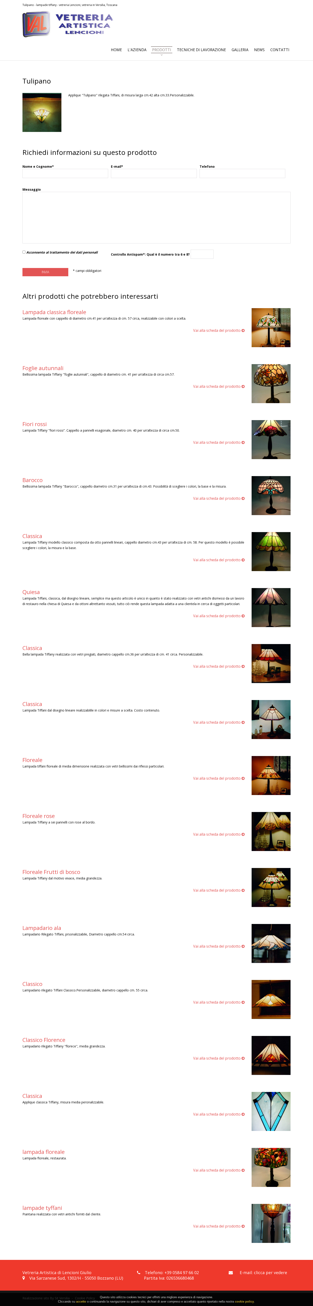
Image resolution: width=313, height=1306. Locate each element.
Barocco (32, 480)
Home (116, 49)
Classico (32, 984)
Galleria (240, 49)
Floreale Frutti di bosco (51, 872)
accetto (81, 1301)
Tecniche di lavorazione (201, 49)
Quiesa (31, 592)
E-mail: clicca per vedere (263, 1272)
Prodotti (161, 49)
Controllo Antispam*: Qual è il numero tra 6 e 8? (151, 254)
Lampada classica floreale (54, 312)
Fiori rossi (34, 424)
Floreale (32, 760)
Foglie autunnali (42, 368)
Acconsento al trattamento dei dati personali (62, 252)
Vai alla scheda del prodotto (217, 330)
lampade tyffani (42, 1207)
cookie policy (244, 1301)
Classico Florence (43, 1040)
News (259, 49)
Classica (32, 536)
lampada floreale (43, 1151)
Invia (45, 272)
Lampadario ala (41, 928)
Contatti (279, 49)
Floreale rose (38, 816)
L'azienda (137, 49)
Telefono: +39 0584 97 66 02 (172, 1272)
